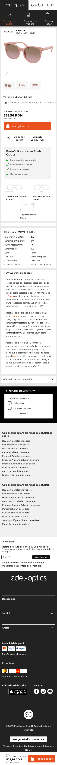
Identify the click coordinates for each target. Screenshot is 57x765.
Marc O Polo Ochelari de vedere (18, 501)
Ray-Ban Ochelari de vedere (17, 490)
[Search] (9, 15)
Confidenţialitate (33, 746)
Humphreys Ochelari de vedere (18, 497)
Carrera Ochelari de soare (15, 452)
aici (39, 565)
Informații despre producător (18, 379)
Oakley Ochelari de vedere (16, 493)
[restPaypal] (21, 648)
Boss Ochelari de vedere (15, 516)
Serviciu (6, 613)
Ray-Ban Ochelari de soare (16, 441)
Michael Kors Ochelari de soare (18, 463)
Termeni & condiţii (13, 746)
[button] (14, 5)
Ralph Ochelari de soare (15, 471)
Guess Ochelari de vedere (15, 512)
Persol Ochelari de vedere (15, 509)
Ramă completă (38, 257)
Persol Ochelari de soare (15, 448)
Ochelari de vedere (30, 22)
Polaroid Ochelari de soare (16, 456)
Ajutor (5, 627)
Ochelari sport (49, 22)
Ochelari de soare (9, 22)
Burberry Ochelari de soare (16, 475)
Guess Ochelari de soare (15, 467)
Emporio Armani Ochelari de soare (20, 460)
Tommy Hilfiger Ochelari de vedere (20, 520)
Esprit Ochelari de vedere (15, 524)
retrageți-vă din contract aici (28, 739)
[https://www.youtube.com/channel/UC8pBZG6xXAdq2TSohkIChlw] (50, 692)
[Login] (28, 15)
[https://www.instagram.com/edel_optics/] (43, 692)
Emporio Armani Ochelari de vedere (21, 505)
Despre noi (8, 598)
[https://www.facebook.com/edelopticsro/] (36, 692)
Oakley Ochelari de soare (15, 444)
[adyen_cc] (4, 648)
